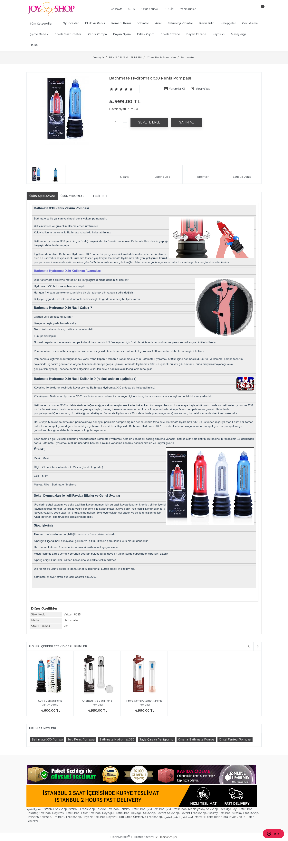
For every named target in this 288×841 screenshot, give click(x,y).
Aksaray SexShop (219, 813)
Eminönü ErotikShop (67, 817)
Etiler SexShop (91, 813)
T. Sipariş (123, 176)
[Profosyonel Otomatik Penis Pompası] (144, 675)
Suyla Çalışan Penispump (156, 739)
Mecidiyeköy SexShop (203, 809)
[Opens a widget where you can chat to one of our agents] (273, 834)
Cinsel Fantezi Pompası (235, 739)
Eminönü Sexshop (38, 817)
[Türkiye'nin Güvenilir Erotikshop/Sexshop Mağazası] (50, 15)
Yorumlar (177, 88)
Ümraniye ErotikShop (147, 817)
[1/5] (111, 89)
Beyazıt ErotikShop (119, 817)
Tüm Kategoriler (41, 23)
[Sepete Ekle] (149, 122)
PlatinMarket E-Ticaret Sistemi (132, 837)
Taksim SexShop (107, 809)
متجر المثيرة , (35, 809)
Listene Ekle (162, 176)
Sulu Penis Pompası (81, 739)
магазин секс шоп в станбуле (215, 817)
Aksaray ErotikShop (245, 813)
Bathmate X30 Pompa (47, 739)
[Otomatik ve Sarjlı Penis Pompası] (97, 675)
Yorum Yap (203, 88)
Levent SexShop (168, 813)
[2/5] (114, 89)
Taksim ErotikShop (133, 809)
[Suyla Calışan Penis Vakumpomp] (50, 675)
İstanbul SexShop (55, 809)
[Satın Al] (186, 122)
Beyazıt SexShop (94, 817)
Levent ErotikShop (193, 813)
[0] (259, 9)
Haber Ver (202, 176)
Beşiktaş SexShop (38, 813)
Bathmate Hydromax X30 (117, 739)
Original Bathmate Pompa (196, 739)
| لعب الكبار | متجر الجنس (178, 817)
